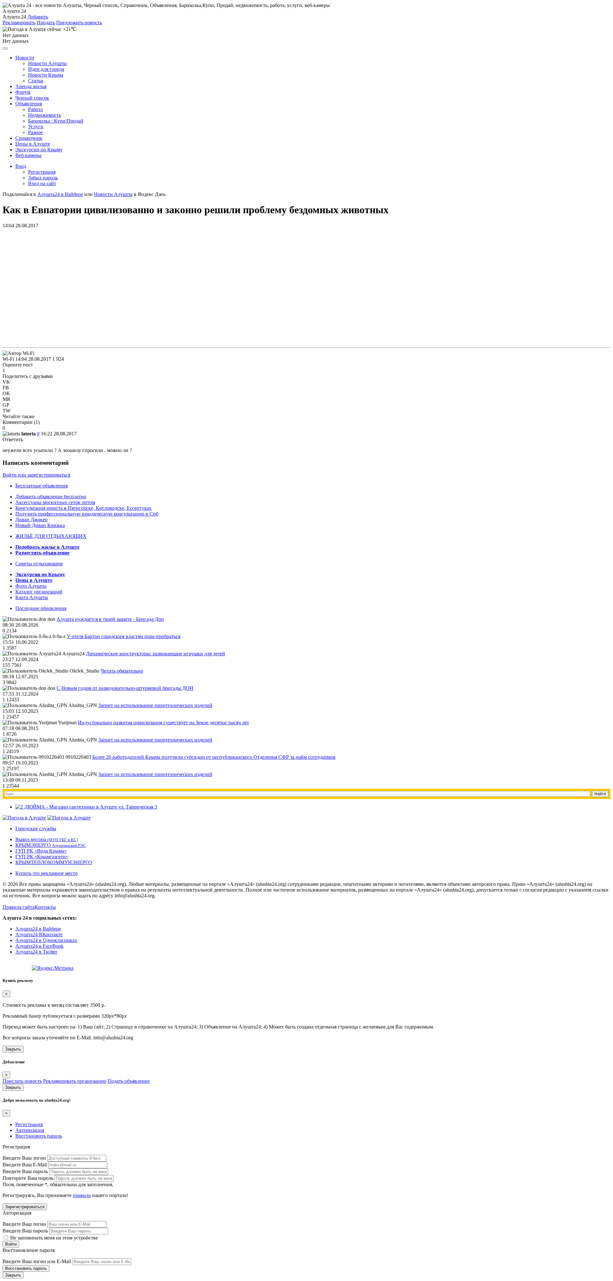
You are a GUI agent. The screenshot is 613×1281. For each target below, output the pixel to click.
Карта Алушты (31, 597)
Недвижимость (44, 115)
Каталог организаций (38, 591)
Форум (22, 92)
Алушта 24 (14, 16)
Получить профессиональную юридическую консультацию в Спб (86, 513)
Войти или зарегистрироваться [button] (36, 475)
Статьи (35, 80)
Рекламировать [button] (19, 22)
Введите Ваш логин (24, 1158)
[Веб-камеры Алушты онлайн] (69, 817)
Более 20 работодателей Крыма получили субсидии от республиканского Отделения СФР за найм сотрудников (214, 757)
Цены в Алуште (32, 144)
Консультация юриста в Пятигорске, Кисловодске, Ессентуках (83, 508)
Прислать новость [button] (22, 1081)
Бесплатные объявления (41, 485)
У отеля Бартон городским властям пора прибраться (123, 636)
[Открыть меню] (5, 48)
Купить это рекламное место (46, 873)
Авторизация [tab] (29, 1130)
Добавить (37, 16)
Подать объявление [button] (129, 1081)
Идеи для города (46, 69)
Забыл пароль (43, 177)
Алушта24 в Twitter (36, 951)
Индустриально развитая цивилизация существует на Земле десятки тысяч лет (163, 722)
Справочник (28, 138)
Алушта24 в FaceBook (39, 946)
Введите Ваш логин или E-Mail (37, 1261)
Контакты (45, 907)
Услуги (35, 126)
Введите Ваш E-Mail (25, 1164)
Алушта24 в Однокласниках (46, 940)
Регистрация (42, 172)
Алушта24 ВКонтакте (39, 934)
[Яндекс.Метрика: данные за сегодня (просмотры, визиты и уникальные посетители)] (52, 968)
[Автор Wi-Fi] (18, 353)
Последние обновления (40, 608)
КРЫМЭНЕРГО (50, 845)
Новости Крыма (45, 75)
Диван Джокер (31, 519)
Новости (24, 57)
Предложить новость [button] (79, 22)
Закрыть (13, 1049)
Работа (35, 109)
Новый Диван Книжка (40, 525)
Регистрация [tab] (29, 1124)
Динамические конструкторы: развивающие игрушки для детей (155, 653)
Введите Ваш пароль (25, 1171)
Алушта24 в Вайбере (38, 928)
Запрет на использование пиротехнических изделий (155, 705)
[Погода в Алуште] (24, 817)
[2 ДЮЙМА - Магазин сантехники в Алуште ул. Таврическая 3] (86, 807)
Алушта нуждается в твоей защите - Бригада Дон (110, 619)
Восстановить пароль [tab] (38, 1136)
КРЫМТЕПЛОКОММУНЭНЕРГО (53, 862)
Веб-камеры (28, 155)
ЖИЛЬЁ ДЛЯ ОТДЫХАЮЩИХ (51, 536)
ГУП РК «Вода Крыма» (41, 851)
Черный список (32, 98)
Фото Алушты (31, 586)
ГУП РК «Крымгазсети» (41, 856)
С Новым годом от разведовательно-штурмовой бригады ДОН (125, 688)
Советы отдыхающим (39, 563)
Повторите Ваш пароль (28, 1178)
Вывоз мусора (46, 839)
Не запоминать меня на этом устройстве (53, 1237)
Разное (35, 132)
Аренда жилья (30, 86)
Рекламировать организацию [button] (74, 1081)
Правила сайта (18, 907)
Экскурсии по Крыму (39, 149)
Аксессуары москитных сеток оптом (55, 502)
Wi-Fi (8, 359)
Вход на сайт (42, 183)
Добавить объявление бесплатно (50, 496)
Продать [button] (46, 22)
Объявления (28, 103)
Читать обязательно (122, 671)
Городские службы (35, 828)
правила (82, 1195)
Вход (20, 166)
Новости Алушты (47, 63)
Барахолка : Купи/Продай (55, 121)
